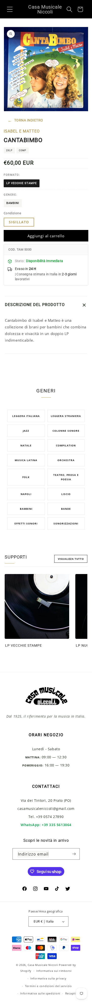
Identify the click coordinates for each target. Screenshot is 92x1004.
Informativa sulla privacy (48, 978)
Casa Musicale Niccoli (43, 965)
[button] (10, 9)
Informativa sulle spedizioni (40, 993)
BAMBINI (12, 203)
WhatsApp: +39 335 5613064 (46, 824)
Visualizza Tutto (71, 559)
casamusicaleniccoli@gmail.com (45, 808)
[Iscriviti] (74, 854)
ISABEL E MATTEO (22, 131)
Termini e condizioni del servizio (48, 986)
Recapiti (71, 993)
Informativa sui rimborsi (54, 971)
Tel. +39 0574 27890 (46, 816)
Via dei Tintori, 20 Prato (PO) (46, 800)
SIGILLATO (19, 222)
